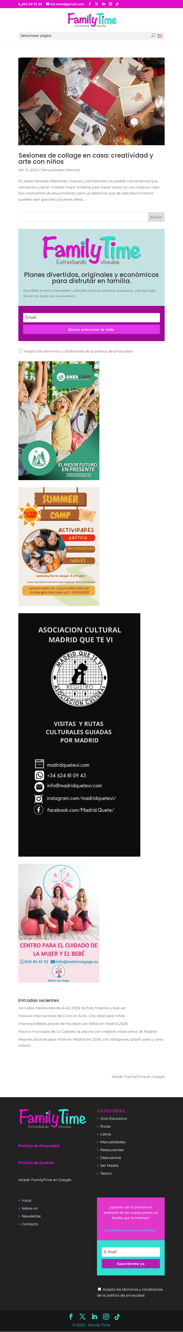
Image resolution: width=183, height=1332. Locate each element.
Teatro (106, 1173)
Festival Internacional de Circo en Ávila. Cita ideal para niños (71, 1015)
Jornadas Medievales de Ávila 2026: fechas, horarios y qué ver (72, 1008)
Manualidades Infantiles (60, 170)
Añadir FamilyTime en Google (138, 1076)
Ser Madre (109, 1165)
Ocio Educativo (113, 1118)
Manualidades (112, 1142)
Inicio (26, 1200)
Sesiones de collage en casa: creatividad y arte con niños (85, 158)
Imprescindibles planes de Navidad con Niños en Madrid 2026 (73, 1023)
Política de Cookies (36, 1162)
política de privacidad (113, 351)
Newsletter (31, 1216)
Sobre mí (30, 1208)
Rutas (105, 1126)
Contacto (30, 1224)
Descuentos (110, 1157)
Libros (105, 1134)
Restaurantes (112, 1150)
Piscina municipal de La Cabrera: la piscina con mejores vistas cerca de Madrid (87, 1031)
